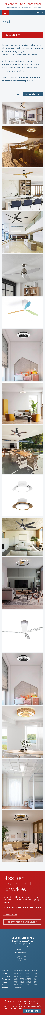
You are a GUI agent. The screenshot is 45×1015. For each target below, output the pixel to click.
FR (38, 13)
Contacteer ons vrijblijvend (22, 922)
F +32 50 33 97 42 (22, 950)
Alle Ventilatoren (32, 94)
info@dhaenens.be (22, 952)
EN (42, 13)
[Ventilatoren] (22, 113)
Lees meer (22, 1008)
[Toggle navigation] (5, 12)
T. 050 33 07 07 (10, 914)
